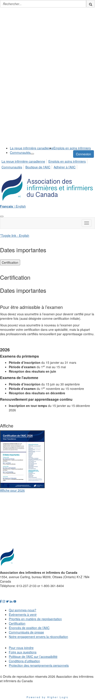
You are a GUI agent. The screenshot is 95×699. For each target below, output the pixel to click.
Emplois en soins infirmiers (72, 148)
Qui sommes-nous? (22, 610)
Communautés (20, 152)
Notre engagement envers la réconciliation (38, 636)
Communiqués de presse (26, 632)
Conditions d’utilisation (24, 661)
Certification (10, 262)
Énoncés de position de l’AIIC (29, 628)
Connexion (83, 154)
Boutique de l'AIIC (37, 167)
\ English (13, 206)
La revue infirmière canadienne (31, 148)
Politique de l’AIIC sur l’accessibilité (33, 656)
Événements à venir (23, 614)
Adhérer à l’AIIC (65, 167)
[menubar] (47, 163)
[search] (90, 4)
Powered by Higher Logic (48, 697)
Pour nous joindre (21, 647)
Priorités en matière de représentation (35, 619)
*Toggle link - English (14, 235)
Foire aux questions (22, 652)
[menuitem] (31, 148)
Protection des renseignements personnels (39, 665)
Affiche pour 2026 (12, 490)
